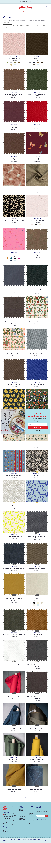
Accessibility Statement (31, 821)
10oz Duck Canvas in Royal (37, 384)
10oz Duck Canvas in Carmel (37, 634)
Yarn (13, 811)
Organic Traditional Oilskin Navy (37, 789)
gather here (7, 840)
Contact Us (31, 828)
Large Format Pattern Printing (22, 819)
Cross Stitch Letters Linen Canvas (37, 445)
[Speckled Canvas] (15, 261)
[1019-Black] (35, 603)
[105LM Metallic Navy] (12, 261)
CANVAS (16, 25)
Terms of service (21, 839)
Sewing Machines (14, 825)
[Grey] (31, 63)
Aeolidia (46, 840)
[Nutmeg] (39, 63)
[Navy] (35, 63)
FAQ (29, 823)
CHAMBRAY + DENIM (24, 25)
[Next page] (27, 797)
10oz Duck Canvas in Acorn (14, 384)
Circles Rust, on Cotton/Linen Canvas (14, 190)
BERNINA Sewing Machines (17, 11)
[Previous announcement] (2, 1)
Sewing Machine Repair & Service (22, 813)
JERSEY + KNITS (38, 25)
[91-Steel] (12, 63)
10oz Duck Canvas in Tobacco (37, 568)
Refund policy (14, 839)
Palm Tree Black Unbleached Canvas (14, 220)
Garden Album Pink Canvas (14, 353)
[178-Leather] (12, 65)
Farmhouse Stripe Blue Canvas (14, 475)
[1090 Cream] (40, 225)
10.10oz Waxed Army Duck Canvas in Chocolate (14, 322)
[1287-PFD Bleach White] (35, 605)
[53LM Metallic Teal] (12, 258)
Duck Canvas (36, 58)
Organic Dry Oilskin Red (14, 696)
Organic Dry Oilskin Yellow (37, 759)
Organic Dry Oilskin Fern (14, 759)
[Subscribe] (46, 816)
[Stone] (35, 65)
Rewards (30, 825)
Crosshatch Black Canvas (37, 475)
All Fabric (8, 11)
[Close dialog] (48, 411)
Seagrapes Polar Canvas (36, 506)
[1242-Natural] (42, 603)
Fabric (13, 808)
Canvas (7, 14)
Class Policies (30, 817)
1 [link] (23, 797)
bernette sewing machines (30, 11)
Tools (13, 813)
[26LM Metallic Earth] (8, 258)
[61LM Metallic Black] (16, 258)
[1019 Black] (37, 225)
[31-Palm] (8, 63)
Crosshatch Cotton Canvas (14, 506)
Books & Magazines (14, 820)
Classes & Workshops (21, 810)
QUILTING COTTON (9, 25)
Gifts (13, 822)
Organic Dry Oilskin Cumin (14, 789)
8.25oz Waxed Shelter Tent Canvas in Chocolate (37, 697)
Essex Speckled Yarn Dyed (37, 220)
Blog (29, 811)
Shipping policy (36, 839)
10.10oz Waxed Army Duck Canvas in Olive (14, 634)
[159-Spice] (20, 63)
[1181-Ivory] (39, 603)
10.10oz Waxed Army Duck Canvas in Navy (14, 568)
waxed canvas (6, 22)
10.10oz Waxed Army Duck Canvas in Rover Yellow (14, 599)
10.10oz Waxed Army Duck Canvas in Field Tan (37, 255)
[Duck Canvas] (38, 65)
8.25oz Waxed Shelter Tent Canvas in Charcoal (37, 665)
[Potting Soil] (42, 63)
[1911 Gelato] (33, 225)
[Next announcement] (48, 1)
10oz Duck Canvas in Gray (37, 353)
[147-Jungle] (16, 63)
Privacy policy (29, 839)
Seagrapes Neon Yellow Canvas (14, 536)
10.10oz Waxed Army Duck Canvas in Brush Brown (14, 95)
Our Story (31, 808)
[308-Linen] (31, 603)
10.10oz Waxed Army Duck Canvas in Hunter (37, 95)
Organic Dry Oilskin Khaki (36, 728)
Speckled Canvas (14, 254)
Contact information (26, 841)
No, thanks (38, 430)
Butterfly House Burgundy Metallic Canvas (37, 159)
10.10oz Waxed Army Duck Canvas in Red (37, 126)
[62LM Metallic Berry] (20, 258)
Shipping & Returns (31, 814)
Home (4, 14)
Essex (36, 598)
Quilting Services (22, 816)
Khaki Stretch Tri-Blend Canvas (37, 190)
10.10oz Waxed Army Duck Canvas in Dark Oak (14, 159)
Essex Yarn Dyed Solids (14, 58)
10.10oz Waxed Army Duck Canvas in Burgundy (14, 127)
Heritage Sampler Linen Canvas (14, 445)
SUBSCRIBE (37, 427)
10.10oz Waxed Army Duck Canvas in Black (37, 290)
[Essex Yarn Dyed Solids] (15, 65)
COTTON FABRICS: (7, 24)
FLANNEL (32, 25)
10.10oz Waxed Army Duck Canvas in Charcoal (37, 537)
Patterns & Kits (14, 816)
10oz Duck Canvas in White (14, 665)
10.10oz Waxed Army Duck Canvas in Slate (14, 290)
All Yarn (3, 11)
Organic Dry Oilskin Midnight (14, 728)
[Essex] (38, 605)
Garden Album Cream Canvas (37, 322)
